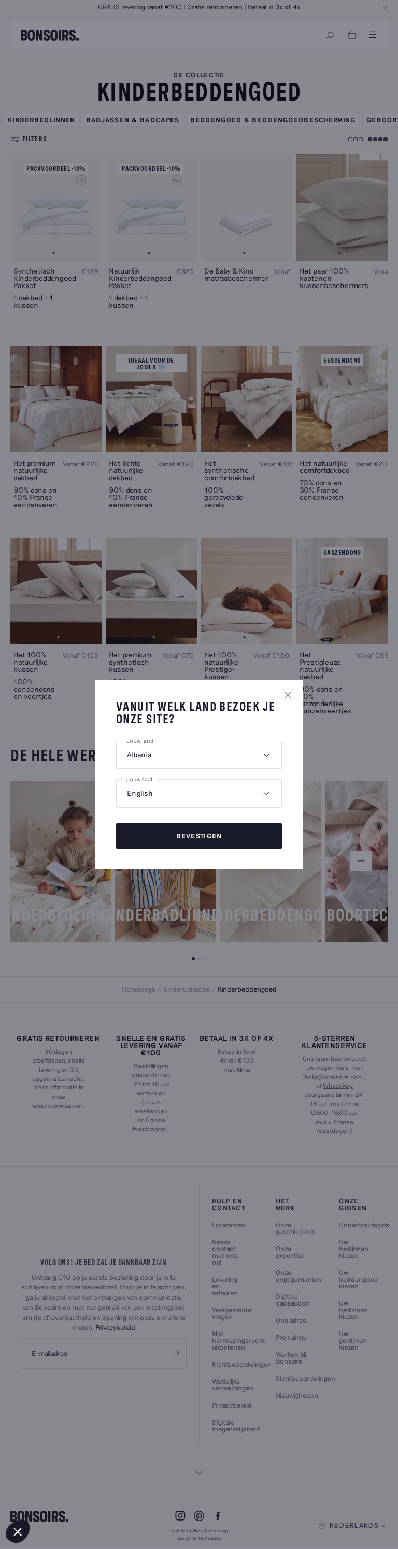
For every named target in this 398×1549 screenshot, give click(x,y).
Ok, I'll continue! (69, 1497)
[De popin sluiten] (288, 695)
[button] (17, 1531)
